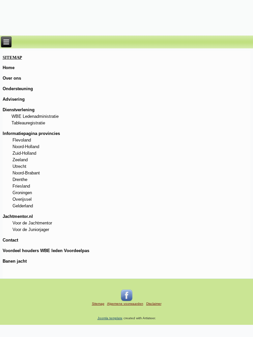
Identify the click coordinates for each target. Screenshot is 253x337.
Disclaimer (153, 303)
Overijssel (22, 199)
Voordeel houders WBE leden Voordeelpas (46, 250)
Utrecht (19, 166)
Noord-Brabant (26, 172)
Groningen (22, 192)
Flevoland (22, 140)
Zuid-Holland (24, 153)
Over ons (12, 78)
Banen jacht (15, 261)
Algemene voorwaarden (125, 303)
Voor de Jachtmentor (32, 222)
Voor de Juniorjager (31, 229)
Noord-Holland (26, 146)
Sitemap (98, 303)
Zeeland (20, 159)
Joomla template (110, 318)
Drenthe (20, 179)
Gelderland (23, 205)
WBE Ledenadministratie (35, 116)
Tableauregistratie (28, 122)
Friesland (21, 186)
